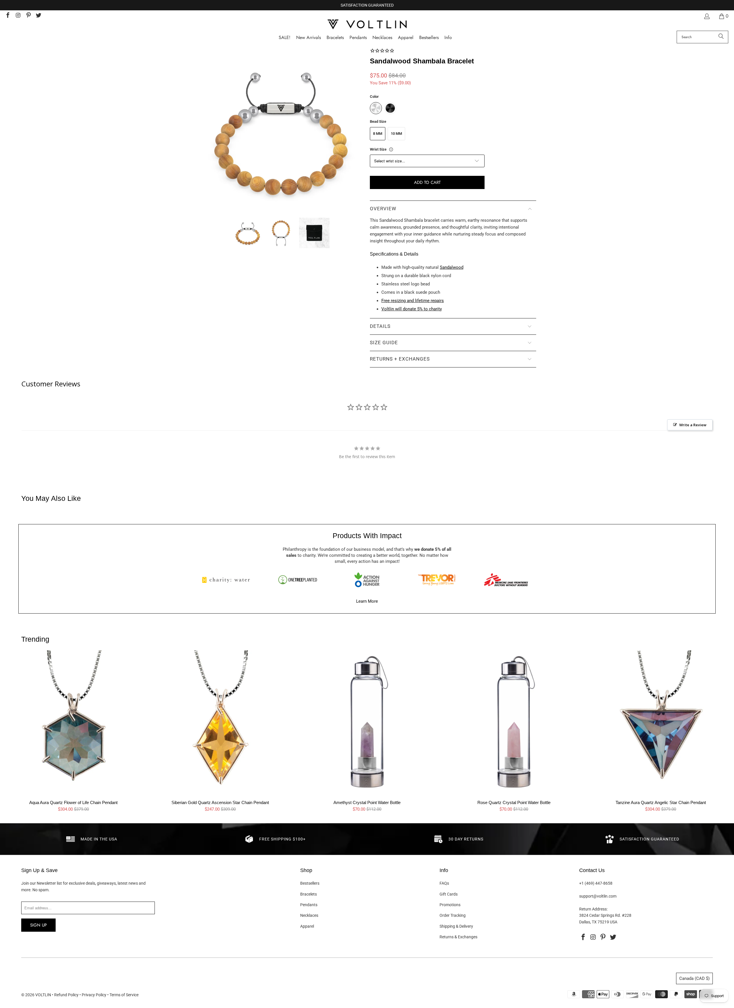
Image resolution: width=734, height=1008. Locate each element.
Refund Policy (66, 995)
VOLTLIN (43, 995)
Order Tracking (453, 915)
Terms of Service (124, 995)
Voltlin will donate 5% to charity (411, 309)
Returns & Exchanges (458, 937)
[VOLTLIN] (367, 25)
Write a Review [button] (692, 424)
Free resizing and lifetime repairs (412, 300)
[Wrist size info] (391, 149)
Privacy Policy (94, 995)
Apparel (307, 926)
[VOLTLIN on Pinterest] (28, 16)
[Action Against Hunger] (367, 579)
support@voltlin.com (597, 896)
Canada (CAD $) (694, 978)
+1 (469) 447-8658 (595, 883)
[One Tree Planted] (297, 579)
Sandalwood (451, 267)
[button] (448, 38)
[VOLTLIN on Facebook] (7, 16)
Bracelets (308, 894)
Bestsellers (309, 883)
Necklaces (309, 915)
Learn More (367, 601)
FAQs (444, 883)
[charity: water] (227, 579)
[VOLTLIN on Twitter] (38, 16)
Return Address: (593, 909)
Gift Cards (449, 894)
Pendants (308, 904)
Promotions (450, 904)
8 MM (377, 133)
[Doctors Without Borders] (506, 579)
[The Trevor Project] (436, 579)
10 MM (396, 133)
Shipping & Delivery (456, 926)
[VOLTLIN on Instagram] (18, 16)
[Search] (721, 37)
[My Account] (706, 16)
